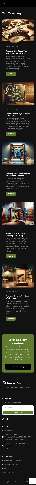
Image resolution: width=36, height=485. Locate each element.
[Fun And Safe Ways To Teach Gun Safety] (18, 93)
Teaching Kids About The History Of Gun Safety (16, 52)
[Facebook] (3, 419)
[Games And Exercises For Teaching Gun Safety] (18, 213)
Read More (11, 74)
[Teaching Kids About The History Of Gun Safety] (18, 31)
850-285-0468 (10, 431)
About (6, 469)
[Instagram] (7, 419)
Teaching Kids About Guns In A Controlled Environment (18, 175)
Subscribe (18, 412)
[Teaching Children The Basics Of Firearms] (18, 276)
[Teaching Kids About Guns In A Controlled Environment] (18, 153)
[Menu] (33, 3)
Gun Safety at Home (12, 47)
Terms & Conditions (11, 465)
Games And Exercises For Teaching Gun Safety (16, 234)
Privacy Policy (9, 473)
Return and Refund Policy (13, 461)
